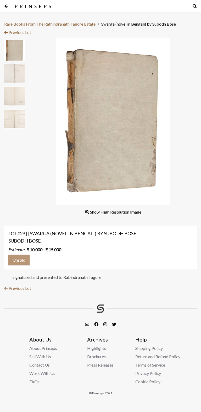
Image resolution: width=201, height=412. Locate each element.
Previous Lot (19, 32)
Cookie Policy (147, 381)
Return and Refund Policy (157, 356)
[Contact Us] (87, 324)
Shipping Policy (149, 348)
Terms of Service (150, 364)
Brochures (96, 356)
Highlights (96, 348)
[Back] (6, 6)
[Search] (195, 6)
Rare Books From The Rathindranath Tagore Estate (50, 23)
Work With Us (42, 373)
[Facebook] (96, 324)
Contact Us (39, 364)
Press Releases (100, 364)
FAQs (34, 381)
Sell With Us (40, 356)
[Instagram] (105, 324)
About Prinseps (43, 348)
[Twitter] (114, 324)
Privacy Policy (148, 373)
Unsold (19, 259)
